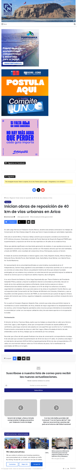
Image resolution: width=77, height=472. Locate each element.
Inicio (7, 198)
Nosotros (73, 468)
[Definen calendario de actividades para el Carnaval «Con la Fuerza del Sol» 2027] (14, 443)
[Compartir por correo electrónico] (28, 222)
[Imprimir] (33, 222)
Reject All (24, 464)
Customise (12, 464)
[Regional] (38, 11)
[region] (24, 458)
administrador (10, 217)
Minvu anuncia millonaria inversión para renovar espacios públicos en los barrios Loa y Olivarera (60, 453)
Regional (12, 198)
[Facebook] (15, 358)
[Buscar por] (75, 24)
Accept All (37, 464)
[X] (19, 358)
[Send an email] (14, 217)
